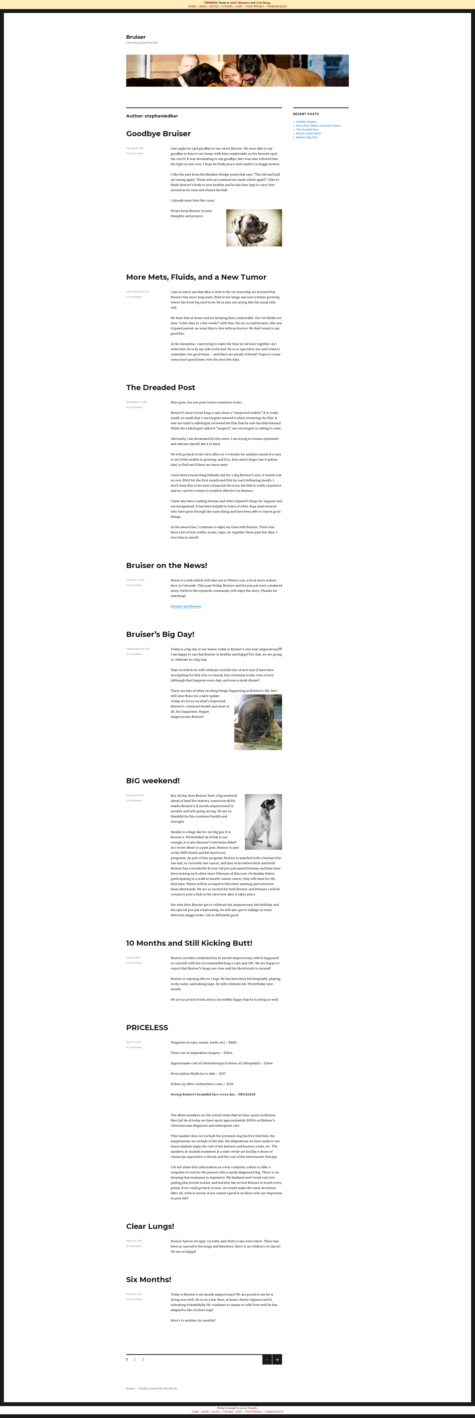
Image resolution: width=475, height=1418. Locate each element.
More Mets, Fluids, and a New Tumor (196, 277)
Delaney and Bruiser (186, 606)
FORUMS (227, 6)
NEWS (203, 6)
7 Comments (134, 296)
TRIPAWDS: (211, 2)
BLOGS (214, 6)
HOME (192, 6)
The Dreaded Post (160, 387)
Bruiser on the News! (166, 565)
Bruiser (136, 37)
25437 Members (240, 2)
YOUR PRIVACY (254, 6)
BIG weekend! (153, 780)
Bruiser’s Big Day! (160, 634)
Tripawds (252, 1408)
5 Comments (134, 800)
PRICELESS (147, 1027)
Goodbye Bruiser (158, 133)
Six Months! (148, 1279)
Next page (277, 1364)
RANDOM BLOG (277, 6)
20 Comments (134, 153)
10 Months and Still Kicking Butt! (189, 943)
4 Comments (134, 1047)
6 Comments (134, 407)
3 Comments (134, 1299)
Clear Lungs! (150, 1226)
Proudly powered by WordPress (157, 1388)
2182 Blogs (263, 2)
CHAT (239, 6)
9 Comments (134, 962)
